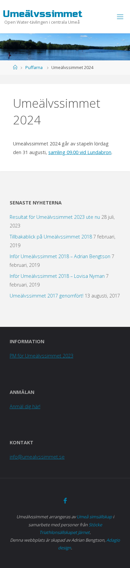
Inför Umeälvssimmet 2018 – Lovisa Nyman (57, 276)
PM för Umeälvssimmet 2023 (41, 356)
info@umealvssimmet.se (37, 457)
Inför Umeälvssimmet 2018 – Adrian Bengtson (60, 256)
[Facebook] (64, 500)
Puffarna (34, 67)
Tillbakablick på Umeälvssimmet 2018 (51, 236)
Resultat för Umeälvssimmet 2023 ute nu (55, 217)
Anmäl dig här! (25, 406)
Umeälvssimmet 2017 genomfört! (46, 296)
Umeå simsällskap (94, 517)
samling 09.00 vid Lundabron (79, 152)
